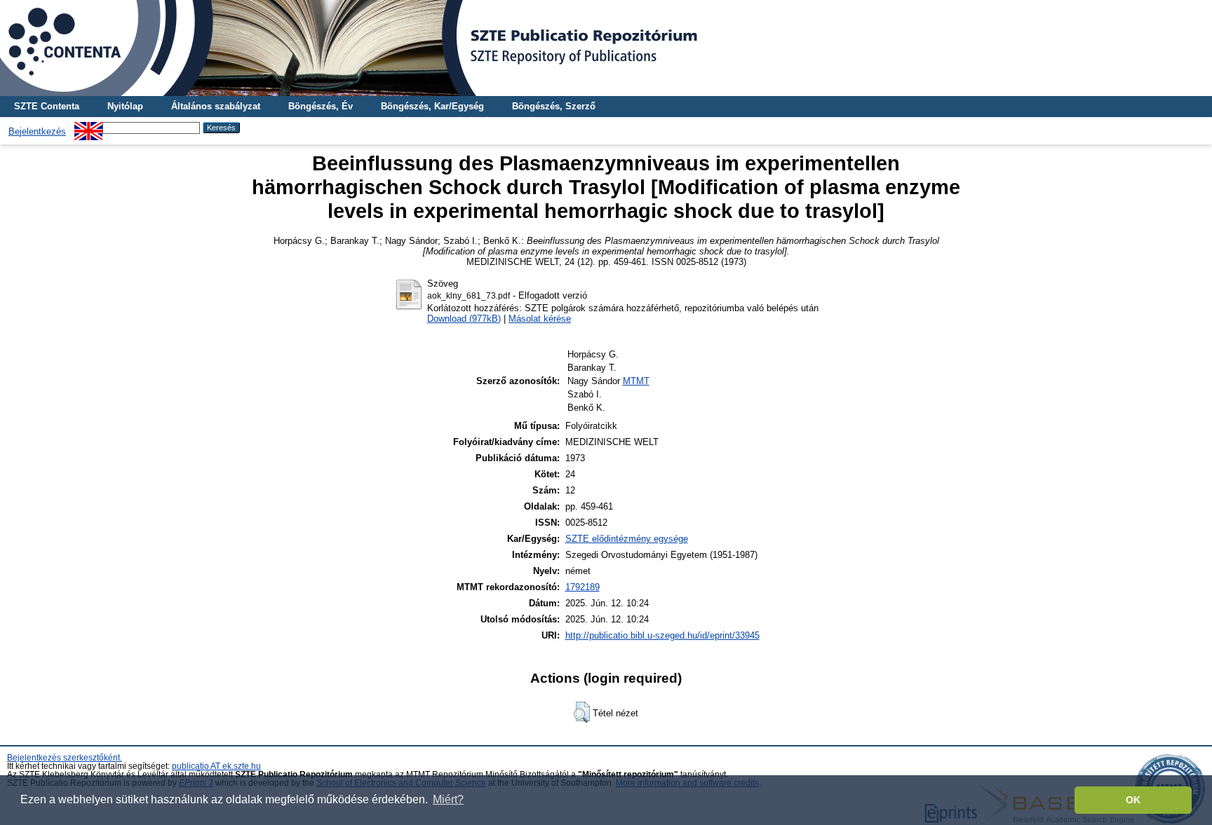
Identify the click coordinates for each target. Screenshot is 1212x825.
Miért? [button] (448, 799)
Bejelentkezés (37, 131)
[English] (88, 127)
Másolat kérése (540, 318)
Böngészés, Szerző (553, 106)
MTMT (636, 381)
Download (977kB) (464, 318)
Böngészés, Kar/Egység (432, 106)
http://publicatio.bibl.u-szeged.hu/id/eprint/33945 (662, 635)
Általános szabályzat (215, 106)
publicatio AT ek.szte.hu (216, 766)
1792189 (582, 587)
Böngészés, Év (320, 106)
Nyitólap (125, 106)
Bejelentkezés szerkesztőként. (64, 758)
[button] (582, 712)
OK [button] (1133, 799)
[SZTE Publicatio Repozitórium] (606, 48)
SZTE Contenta (46, 106)
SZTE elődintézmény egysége (626, 538)
